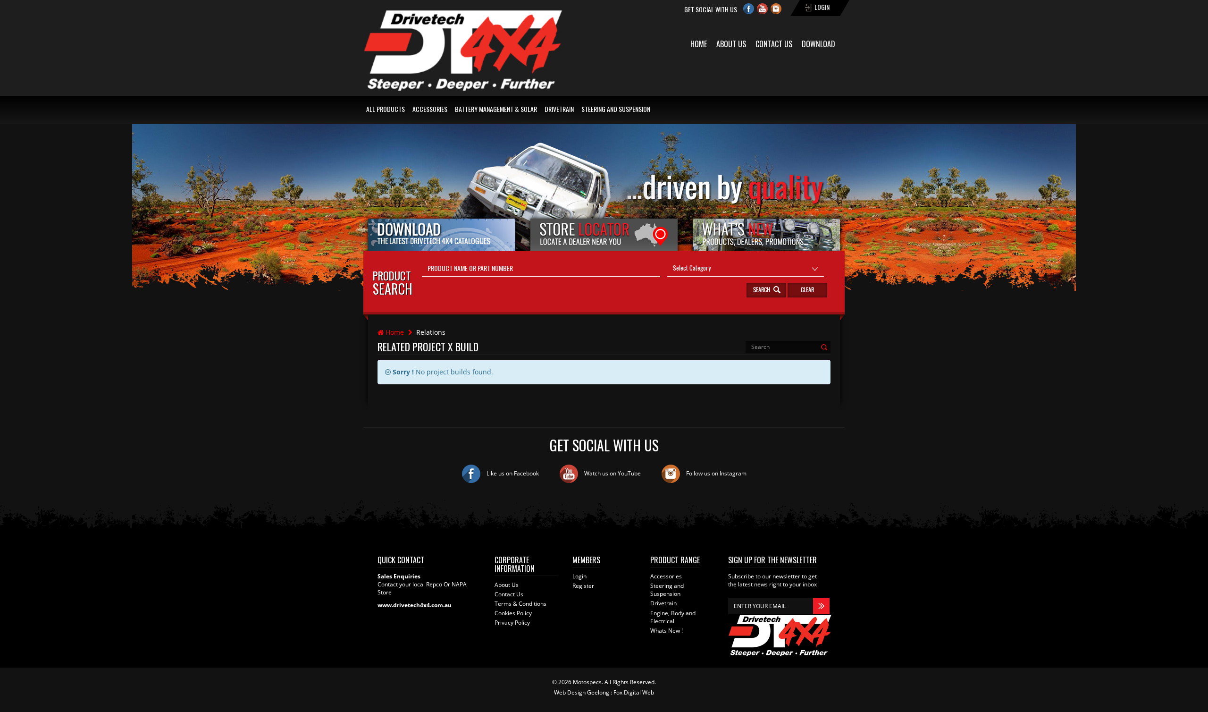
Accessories (429, 109)
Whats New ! (666, 631)
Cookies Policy (513, 613)
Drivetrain (559, 109)
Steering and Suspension (615, 109)
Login (579, 576)
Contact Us (773, 44)
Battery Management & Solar (496, 109)
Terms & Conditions (520, 604)
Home (698, 44)
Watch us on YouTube (612, 473)
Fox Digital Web (633, 692)
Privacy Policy (512, 623)
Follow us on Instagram (716, 473)
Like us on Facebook (512, 473)
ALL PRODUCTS (385, 109)
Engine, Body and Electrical (673, 617)
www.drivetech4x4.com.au (415, 605)
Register (583, 586)
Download (818, 44)
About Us (731, 44)
